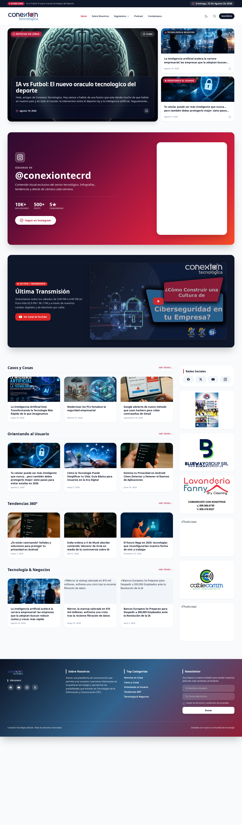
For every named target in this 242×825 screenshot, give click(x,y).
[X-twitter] (201, 379)
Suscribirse (227, 16)
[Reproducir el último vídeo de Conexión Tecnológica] (158, 301)
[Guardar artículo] (229, 68)
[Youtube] (19, 687)
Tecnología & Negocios (181, 32)
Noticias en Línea (27, 34)
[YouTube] (213, 379)
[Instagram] (225, 379)
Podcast (138, 16)
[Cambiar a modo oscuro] (206, 16)
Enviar (208, 710)
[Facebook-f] (11, 687)
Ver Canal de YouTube (35, 316)
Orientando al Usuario (180, 80)
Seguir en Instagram (38, 220)
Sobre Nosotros (100, 16)
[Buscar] (214, 16)
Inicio (84, 16)
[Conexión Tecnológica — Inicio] (24, 16)
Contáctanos (155, 16)
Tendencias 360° (132, 691)
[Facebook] (188, 379)
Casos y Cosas (131, 682)
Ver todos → (166, 367)
